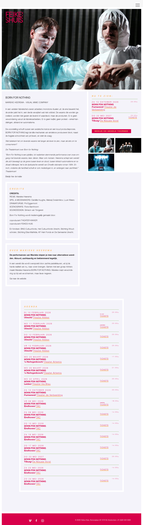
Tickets (132, 117)
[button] (101, 145)
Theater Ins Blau (41, 384)
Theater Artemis (53, 361)
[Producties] (14, 19)
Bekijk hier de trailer (13, 176)
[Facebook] (36, 521)
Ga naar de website (18, 278)
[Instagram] (43, 521)
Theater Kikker (41, 317)
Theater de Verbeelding (104, 108)
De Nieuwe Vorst (109, 120)
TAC (38, 406)
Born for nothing (103, 104)
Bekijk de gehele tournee (111, 131)
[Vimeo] (30, 521)
